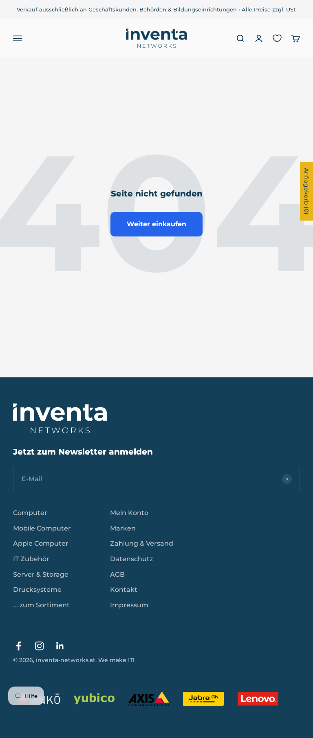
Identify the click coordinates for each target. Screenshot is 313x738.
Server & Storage (40, 574)
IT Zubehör (31, 559)
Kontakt (123, 589)
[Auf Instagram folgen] (39, 645)
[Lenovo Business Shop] (258, 699)
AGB (117, 574)
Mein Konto (129, 513)
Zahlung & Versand (141, 543)
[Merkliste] (277, 38)
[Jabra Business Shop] (203, 699)
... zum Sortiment (41, 605)
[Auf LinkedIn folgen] (60, 645)
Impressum (129, 605)
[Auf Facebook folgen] (18, 645)
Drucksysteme (37, 589)
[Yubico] (94, 699)
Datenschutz (131, 559)
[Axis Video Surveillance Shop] (148, 699)
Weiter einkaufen (156, 224)
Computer (30, 513)
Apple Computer (40, 543)
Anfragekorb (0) (306, 191)
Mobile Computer (42, 528)
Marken (123, 528)
